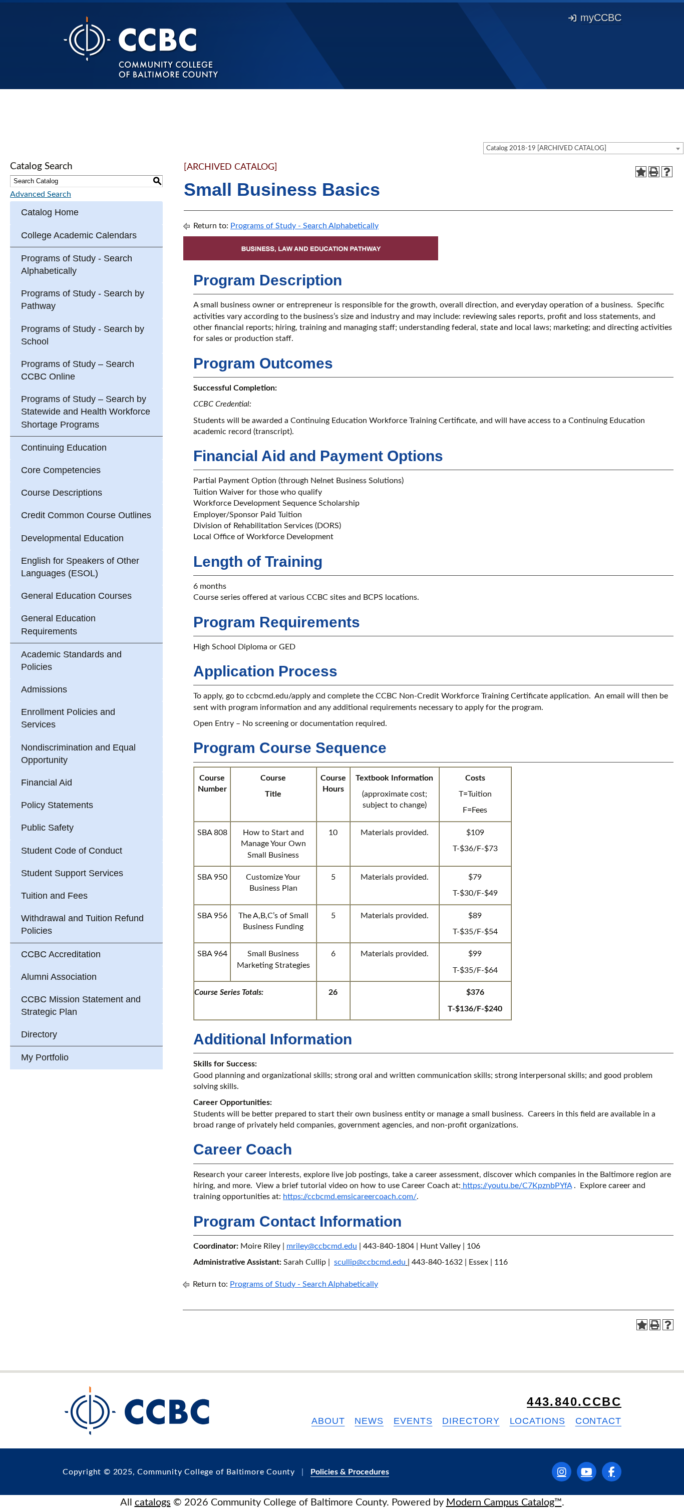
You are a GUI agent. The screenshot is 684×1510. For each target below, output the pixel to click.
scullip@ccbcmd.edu (370, 1262)
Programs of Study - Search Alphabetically (76, 264)
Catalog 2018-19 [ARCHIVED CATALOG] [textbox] (546, 148)
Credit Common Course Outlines (86, 515)
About (328, 1421)
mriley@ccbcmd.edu (321, 1246)
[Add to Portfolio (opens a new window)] (640, 171)
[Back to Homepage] (141, 47)
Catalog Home (50, 212)
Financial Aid (46, 783)
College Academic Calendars (79, 235)
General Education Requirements (58, 624)
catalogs (153, 1502)
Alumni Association (59, 977)
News (369, 1421)
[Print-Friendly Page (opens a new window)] (653, 171)
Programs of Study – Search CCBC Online (77, 370)
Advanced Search (40, 194)
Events (413, 1421)
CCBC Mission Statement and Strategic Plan (81, 1005)
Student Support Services (72, 873)
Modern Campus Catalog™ (504, 1502)
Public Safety (47, 828)
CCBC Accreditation (61, 954)
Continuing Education (64, 448)
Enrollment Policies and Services (68, 718)
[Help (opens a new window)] (666, 171)
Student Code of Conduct (71, 851)
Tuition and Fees (54, 896)
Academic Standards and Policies (71, 660)
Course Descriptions (61, 493)
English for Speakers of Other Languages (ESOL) (80, 567)
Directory (39, 1034)
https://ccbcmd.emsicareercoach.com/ (350, 1197)
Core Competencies (61, 470)
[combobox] (583, 148)
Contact (598, 1421)
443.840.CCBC (574, 1401)
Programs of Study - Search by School (82, 335)
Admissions (44, 689)
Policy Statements (57, 805)
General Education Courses (76, 596)
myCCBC (600, 17)
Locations (537, 1421)
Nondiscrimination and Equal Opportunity (78, 753)
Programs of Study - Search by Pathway (82, 299)
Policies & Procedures (349, 1472)
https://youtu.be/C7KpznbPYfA (516, 1186)
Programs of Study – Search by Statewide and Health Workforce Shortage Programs (85, 411)
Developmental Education (72, 538)
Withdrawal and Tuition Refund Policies (82, 924)
